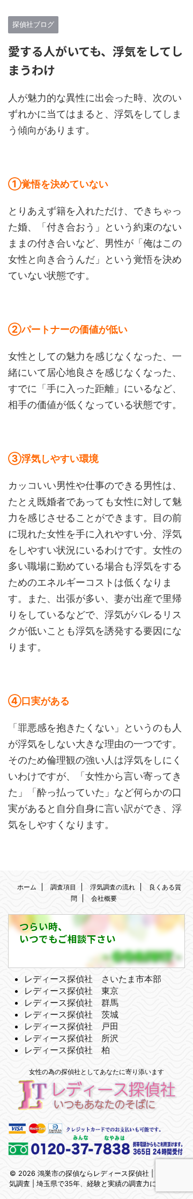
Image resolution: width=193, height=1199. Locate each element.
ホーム (26, 887)
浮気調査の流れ (112, 887)
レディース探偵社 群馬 (71, 1002)
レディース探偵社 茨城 (71, 1014)
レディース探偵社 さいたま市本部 (92, 978)
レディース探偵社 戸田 (71, 1026)
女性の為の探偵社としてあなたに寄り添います (96, 1072)
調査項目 (63, 887)
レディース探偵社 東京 (71, 990)
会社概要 (104, 898)
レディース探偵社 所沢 (71, 1038)
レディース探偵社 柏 (67, 1049)
